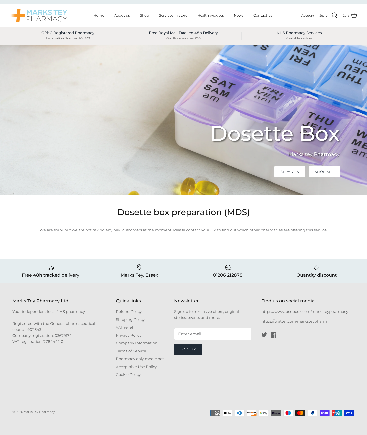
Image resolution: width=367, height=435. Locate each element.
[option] (183, 120)
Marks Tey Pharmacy (39, 412)
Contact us (262, 15)
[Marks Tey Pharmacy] (38, 15)
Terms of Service (131, 351)
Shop (144, 15)
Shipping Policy (130, 319)
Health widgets (210, 15)
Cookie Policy (128, 374)
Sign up (188, 349)
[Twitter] (264, 335)
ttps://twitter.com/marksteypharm (295, 321)
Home (98, 15)
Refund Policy (129, 311)
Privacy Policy (128, 335)
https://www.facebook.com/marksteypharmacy (304, 311)
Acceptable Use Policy (136, 366)
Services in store (173, 15)
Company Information (136, 343)
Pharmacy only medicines (140, 358)
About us (122, 15)
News (238, 15)
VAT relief (124, 327)
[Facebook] (273, 335)
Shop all (324, 172)
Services (290, 172)
